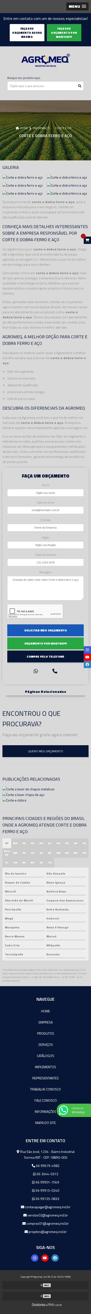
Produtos (45, 1033)
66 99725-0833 (47, 1198)
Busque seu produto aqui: (24, 77)
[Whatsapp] (36, 671)
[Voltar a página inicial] (45, 60)
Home (45, 1011)
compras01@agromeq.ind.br (47, 1223)
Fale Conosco (45, 1100)
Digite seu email (45, 502)
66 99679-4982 (47, 1165)
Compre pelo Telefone (45, 656)
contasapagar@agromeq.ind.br (47, 1206)
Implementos (45, 1066)
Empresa (45, 520)
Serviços (45, 1044)
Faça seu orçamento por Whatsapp (64, 32)
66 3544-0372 (47, 1173)
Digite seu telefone (45, 555)
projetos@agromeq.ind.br (47, 1231)
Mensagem (45, 572)
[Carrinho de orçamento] (87, 240)
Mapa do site (45, 1122)
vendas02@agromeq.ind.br (47, 1215)
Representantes (45, 1078)
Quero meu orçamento (45, 751)
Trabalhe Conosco (45, 1089)
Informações (45, 1111)
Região (45, 537)
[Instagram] (34, 1258)
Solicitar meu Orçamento (45, 630)
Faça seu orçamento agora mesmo (27, 32)
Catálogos (45, 1055)
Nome (45, 485)
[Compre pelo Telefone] (54, 671)
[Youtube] (45, 1258)
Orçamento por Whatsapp (45, 643)
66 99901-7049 (47, 1182)
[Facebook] (55, 1258)
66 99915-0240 (47, 1190)
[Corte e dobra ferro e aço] (22, 176)
